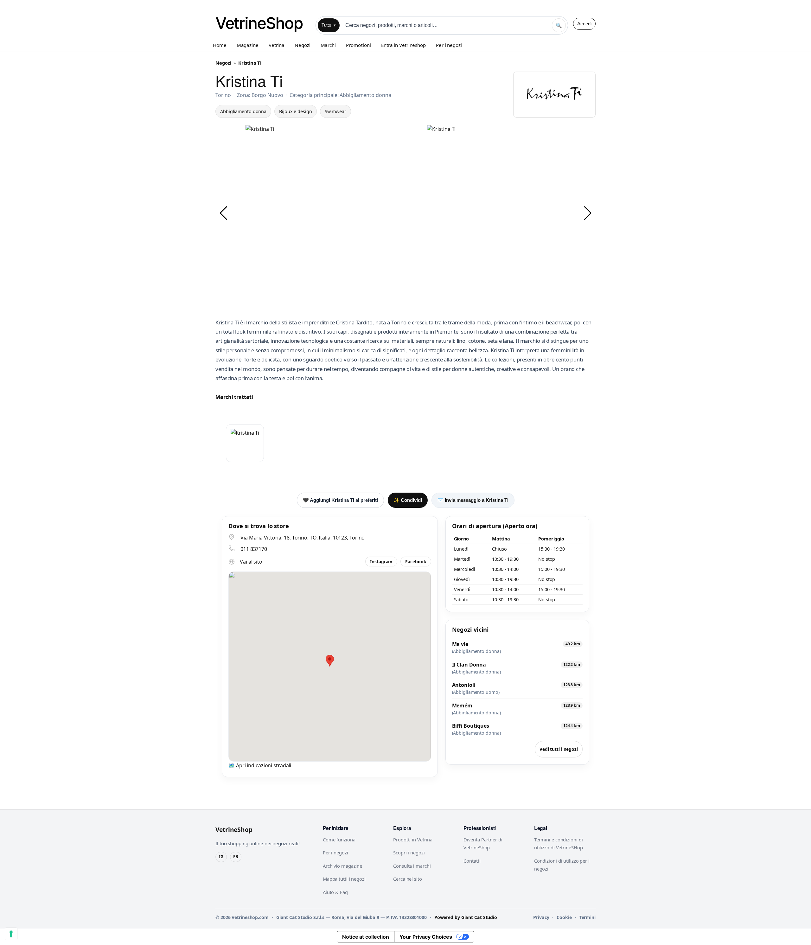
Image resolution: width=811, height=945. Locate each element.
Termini (587, 917)
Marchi (328, 45)
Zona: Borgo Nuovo (260, 95)
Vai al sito (251, 561)
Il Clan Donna (469, 664)
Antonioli (464, 685)
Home (220, 45)
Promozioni (358, 45)
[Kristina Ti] (245, 443)
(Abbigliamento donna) (476, 651)
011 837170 (253, 549)
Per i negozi (449, 45)
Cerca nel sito (407, 879)
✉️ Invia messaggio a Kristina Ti (472, 500)
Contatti (471, 861)
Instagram (381, 562)
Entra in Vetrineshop (403, 45)
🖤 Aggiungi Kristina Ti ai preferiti (340, 500)
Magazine (248, 45)
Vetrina (276, 45)
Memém (462, 705)
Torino (223, 95)
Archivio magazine (342, 866)
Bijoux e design (295, 111)
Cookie (564, 917)
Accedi (584, 23)
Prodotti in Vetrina (412, 839)
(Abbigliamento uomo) (476, 692)
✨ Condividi (407, 500)
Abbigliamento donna (243, 111)
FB (235, 856)
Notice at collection (365, 937)
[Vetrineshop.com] (262, 23)
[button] (223, 213)
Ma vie (460, 644)
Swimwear (335, 111)
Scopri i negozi (409, 852)
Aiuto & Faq (335, 892)
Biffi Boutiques (470, 726)
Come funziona (339, 839)
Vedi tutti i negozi (559, 749)
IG (221, 856)
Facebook (415, 562)
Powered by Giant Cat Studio (465, 917)
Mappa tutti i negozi (344, 879)
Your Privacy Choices (425, 937)
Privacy (541, 917)
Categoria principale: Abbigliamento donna (340, 95)
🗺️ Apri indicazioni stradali (259, 765)
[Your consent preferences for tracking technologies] (11, 934)
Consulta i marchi (412, 866)
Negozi (302, 45)
